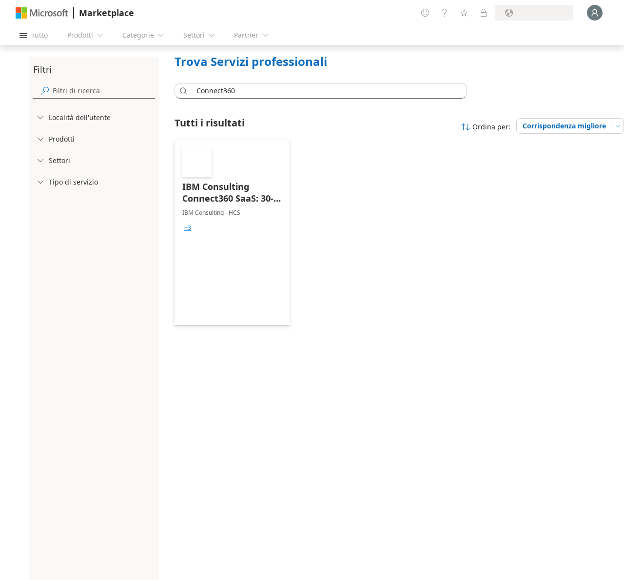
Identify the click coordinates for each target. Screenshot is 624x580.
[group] (187, 228)
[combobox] (324, 90)
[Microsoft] (42, 13)
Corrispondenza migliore (564, 125)
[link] (232, 232)
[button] (182, 91)
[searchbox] (104, 90)
